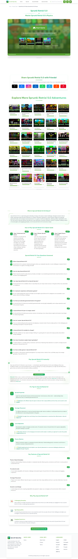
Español (57, 542)
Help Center (42, 540)
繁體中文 (65, 544)
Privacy (41, 542)
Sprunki (27, 1)
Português (66, 542)
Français (65, 547)
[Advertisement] (39, 65)
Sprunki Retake (35, 1)
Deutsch (65, 549)
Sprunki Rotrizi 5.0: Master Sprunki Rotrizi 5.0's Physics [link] (28, 6)
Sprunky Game (45, 1)
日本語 (65, 540)
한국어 (57, 547)
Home (21, 1)
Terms (41, 544)
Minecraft (12, 377)
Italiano (57, 549)
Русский (58, 544)
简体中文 (58, 551)
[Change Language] (70, 1)
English (57, 540)
